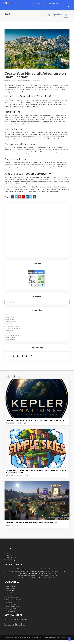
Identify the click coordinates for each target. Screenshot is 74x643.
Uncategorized (10, 339)
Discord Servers (10, 315)
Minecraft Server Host (12, 326)
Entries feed (9, 555)
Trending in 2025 (11, 337)
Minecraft (9, 324)
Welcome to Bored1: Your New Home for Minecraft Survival (31, 523)
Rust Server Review (12, 333)
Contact (44, 3)
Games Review (10, 317)
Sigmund (35, 80)
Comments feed (11, 557)
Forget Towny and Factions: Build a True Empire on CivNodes (37, 576)
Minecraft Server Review (59, 14)
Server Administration (12, 335)
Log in (8, 553)
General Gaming (11, 321)
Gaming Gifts (10, 319)
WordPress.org (10, 560)
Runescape (9, 330)
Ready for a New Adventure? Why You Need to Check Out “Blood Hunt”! (38, 578)
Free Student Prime (52, 3)
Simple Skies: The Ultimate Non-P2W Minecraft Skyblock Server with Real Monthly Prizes (36, 471)
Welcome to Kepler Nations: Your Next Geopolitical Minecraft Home (35, 420)
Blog (39, 3)
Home (34, 3)
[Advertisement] (37, 218)
